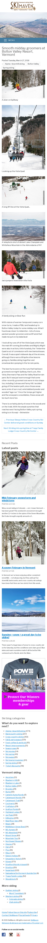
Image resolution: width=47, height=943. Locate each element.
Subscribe (32, 912)
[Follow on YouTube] (18, 934)
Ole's (7, 847)
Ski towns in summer (14, 760)
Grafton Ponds (11, 809)
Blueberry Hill (11, 780)
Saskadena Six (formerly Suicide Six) (21, 873)
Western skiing (12, 896)
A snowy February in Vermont (18, 567)
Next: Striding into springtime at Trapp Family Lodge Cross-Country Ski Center (23, 429)
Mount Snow (11, 835)
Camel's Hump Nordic (14, 795)
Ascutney (9, 777)
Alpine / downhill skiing (15, 731)
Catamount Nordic (13, 798)
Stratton (9, 867)
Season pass (11, 748)
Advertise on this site (17, 912)
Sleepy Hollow (11, 856)
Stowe (8, 862)
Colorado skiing (16, 899)
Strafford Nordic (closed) (16, 864)
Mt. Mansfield (11, 833)
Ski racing (9, 754)
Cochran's (10, 803)
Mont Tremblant (16, 893)
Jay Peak (9, 815)
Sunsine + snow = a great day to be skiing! (21, 636)
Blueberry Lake (12, 783)
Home (4, 912)
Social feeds (24, 915)
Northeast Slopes (13, 841)
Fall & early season (13, 740)
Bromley (9, 789)
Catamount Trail (12, 801)
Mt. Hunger (10, 830)
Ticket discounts (12, 766)
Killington (9, 818)
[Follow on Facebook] (3, 934)
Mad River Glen (12, 821)
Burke (8, 792)
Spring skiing (11, 763)
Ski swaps (9, 757)
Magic (8, 824)
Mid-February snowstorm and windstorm (19, 499)
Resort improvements (15, 746)
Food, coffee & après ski (16, 743)
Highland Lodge (12, 812)
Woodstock (10, 879)
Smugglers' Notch (13, 859)
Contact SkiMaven (10, 915)
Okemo (8, 844)
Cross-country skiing (14, 737)
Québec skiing (11, 890)
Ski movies (10, 751)
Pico (7, 850)
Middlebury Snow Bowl (15, 827)
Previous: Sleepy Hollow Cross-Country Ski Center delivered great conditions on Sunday (23, 421)
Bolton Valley (11, 786)
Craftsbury (10, 806)
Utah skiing (14, 902)
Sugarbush (10, 870)
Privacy (34, 915)
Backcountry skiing (14, 734)
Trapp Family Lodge (14, 876)
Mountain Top (11, 838)
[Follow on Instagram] (11, 934)
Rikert (8, 853)
